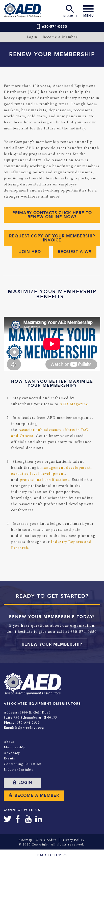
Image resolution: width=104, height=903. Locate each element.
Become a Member (60, 37)
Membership (14, 747)
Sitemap (25, 840)
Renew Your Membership (52, 644)
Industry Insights (18, 770)
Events (9, 758)
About (9, 742)
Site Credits (46, 840)
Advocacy (12, 753)
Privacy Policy (72, 840)
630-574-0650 (54, 26)
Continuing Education (22, 764)
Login (32, 37)
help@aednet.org (29, 728)
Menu (88, 16)
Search (70, 16)
